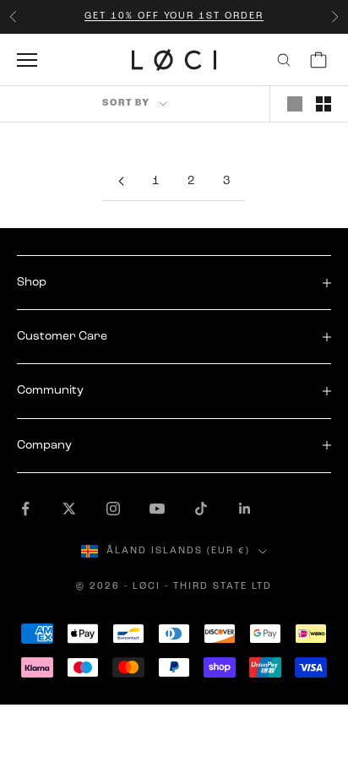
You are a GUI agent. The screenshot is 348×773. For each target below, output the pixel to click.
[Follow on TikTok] (201, 508)
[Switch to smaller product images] (323, 104)
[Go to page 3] (121, 181)
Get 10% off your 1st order (174, 16)
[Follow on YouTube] (157, 508)
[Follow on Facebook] (25, 508)
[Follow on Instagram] (113, 508)
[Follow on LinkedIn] (245, 508)
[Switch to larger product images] (294, 104)
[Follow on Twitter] (69, 508)
